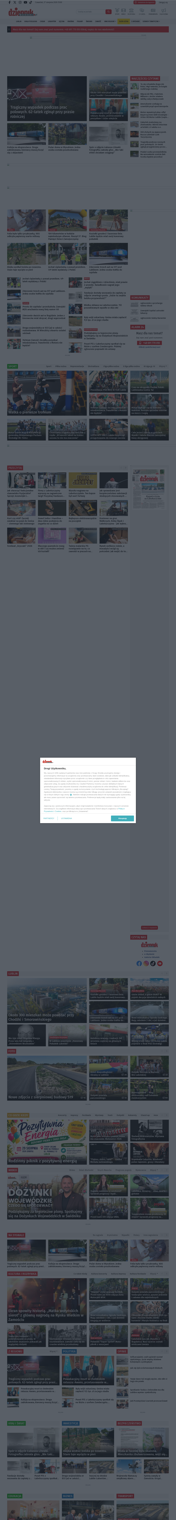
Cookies (58, 811)
